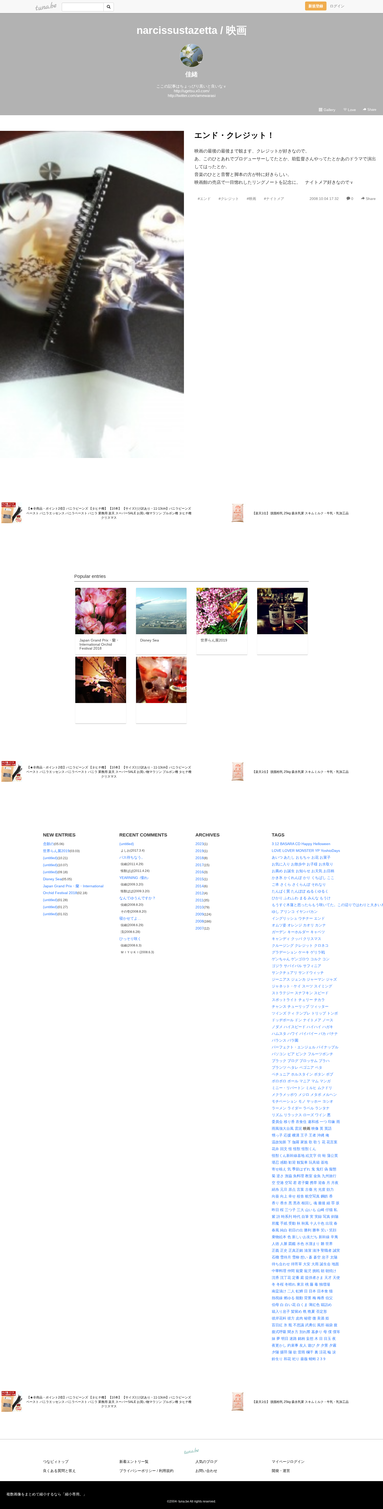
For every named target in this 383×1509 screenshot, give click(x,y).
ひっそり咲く (130, 939)
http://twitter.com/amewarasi (191, 95)
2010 (199, 907)
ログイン (337, 6)
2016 (199, 872)
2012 (199, 893)
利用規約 (166, 1471)
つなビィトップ (56, 1461)
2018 (199, 858)
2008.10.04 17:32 (324, 199)
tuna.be (191, 1451)
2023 (199, 844)
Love (351, 110)
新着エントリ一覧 (134, 1461)
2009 (199, 914)
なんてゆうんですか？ (137, 898)
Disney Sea (52, 879)
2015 (199, 879)
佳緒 (191, 74)
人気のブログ (206, 1461)
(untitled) (50, 858)
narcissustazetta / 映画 (192, 30)
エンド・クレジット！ (234, 135)
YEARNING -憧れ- (134, 878)
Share (371, 110)
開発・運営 (281, 1471)
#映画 (251, 199)
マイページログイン (288, 1461)
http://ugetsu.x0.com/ (191, 91)
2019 (199, 851)
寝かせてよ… (130, 918)
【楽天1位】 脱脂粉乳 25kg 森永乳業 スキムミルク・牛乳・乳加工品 (300, 513)
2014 (199, 886)
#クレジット (229, 199)
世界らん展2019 (56, 851)
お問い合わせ (206, 1471)
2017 (199, 865)
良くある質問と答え (59, 1471)
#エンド (204, 199)
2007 (199, 928)
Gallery (329, 110)
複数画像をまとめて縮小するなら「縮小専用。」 (47, 1494)
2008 (199, 921)
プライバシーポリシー (137, 1471)
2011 (199, 900)
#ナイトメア (274, 199)
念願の (48, 844)
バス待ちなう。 (132, 857)
